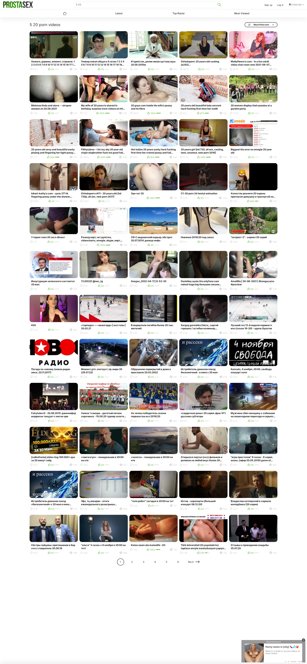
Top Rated (178, 13)
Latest (119, 13)
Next (191, 561)
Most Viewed (241, 13)
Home (65, 13)
